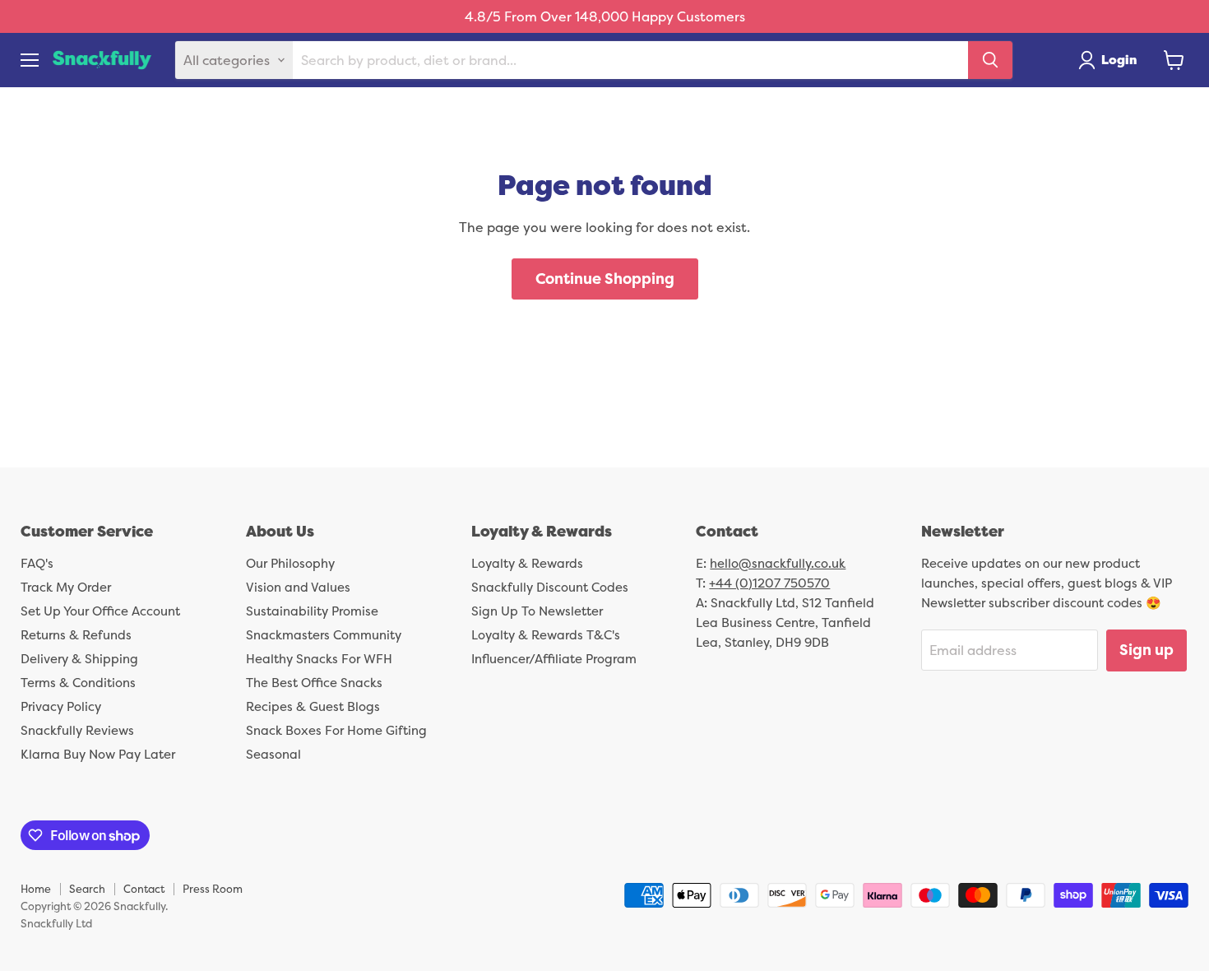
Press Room (213, 888)
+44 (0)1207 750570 (769, 583)
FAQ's (37, 563)
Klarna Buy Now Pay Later (98, 754)
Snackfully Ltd (56, 923)
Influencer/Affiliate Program (554, 658)
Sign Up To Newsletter (537, 611)
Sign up (1146, 649)
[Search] (990, 60)
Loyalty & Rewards (527, 563)
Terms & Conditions (78, 682)
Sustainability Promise (312, 611)
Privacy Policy (61, 706)
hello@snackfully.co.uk (777, 563)
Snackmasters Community (323, 634)
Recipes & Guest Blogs (313, 706)
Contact (143, 888)
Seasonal (273, 754)
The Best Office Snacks (314, 682)
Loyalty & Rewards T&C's (545, 634)
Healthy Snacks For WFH (319, 658)
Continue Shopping (604, 278)
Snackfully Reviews (77, 730)
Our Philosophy (290, 563)
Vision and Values (298, 587)
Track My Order (66, 587)
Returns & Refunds (76, 634)
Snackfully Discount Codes (549, 587)
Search (87, 888)
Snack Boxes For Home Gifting (336, 730)
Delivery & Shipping (79, 658)
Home (36, 888)
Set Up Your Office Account (100, 611)
